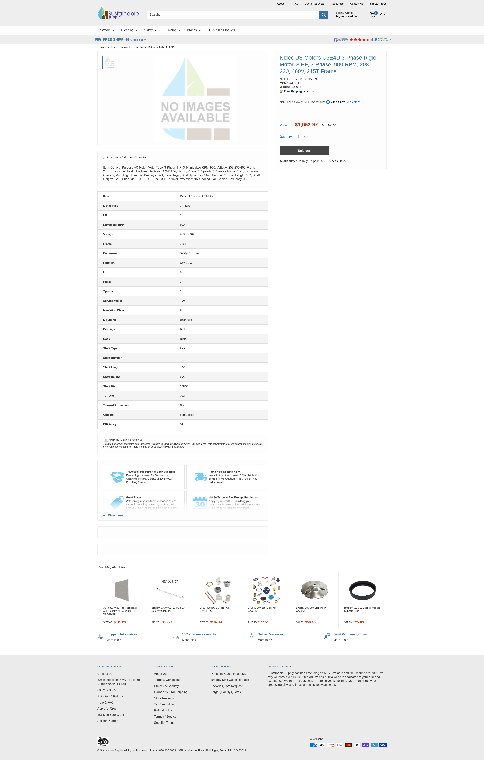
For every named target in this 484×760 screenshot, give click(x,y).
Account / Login (107, 720)
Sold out (304, 150)
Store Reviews (164, 698)
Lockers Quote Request (226, 686)
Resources (337, 3)
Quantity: (286, 136)
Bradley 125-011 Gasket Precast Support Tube (362, 609)
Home (100, 47)
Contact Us (104, 673)
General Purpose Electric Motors (137, 47)
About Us (160, 673)
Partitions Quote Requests (228, 673)
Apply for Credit (107, 708)
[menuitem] (378, 3)
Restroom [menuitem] (103, 30)
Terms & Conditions (167, 679)
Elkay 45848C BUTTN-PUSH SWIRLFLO (215, 609)
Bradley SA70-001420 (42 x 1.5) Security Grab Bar (168, 609)
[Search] (323, 15)
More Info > (189, 640)
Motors (111, 47)
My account (345, 16)
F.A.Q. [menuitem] (294, 3)
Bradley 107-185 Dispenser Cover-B (262, 609)
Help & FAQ (105, 702)
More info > (113, 640)
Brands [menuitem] (192, 30)
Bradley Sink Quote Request (230, 679)
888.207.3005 (106, 690)
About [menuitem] (280, 3)
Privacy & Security (166, 686)
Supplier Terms (164, 722)
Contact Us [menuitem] (356, 3)
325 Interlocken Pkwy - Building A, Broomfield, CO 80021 (118, 682)
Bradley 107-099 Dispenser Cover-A (311, 609)
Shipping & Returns (110, 696)
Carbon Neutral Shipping (171, 692)
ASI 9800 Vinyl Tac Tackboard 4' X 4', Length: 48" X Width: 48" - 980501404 (121, 610)
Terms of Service (165, 716)
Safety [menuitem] (148, 30)
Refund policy (163, 710)
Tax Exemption (164, 704)
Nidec (284, 79)
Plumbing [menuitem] (170, 30)
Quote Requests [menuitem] (314, 3)
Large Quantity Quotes (226, 692)
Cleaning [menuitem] (127, 30)
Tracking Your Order (110, 714)
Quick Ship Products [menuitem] (221, 30)
